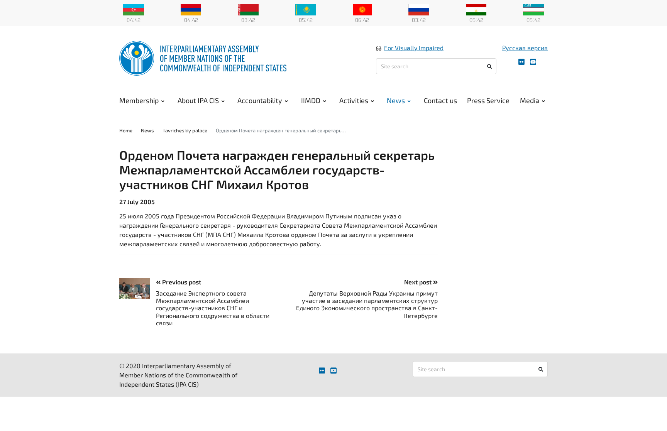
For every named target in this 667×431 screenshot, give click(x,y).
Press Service (488, 100)
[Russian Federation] (418, 8)
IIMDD (310, 100)
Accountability (259, 100)
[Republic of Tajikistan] (476, 8)
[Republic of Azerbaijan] (133, 8)
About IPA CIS (198, 100)
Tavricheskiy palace (185, 130)
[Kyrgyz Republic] (362, 8)
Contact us (440, 100)
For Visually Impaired (414, 47)
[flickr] (521, 62)
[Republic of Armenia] (191, 8)
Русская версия (525, 47)
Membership (139, 100)
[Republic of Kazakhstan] (305, 8)
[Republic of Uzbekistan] (533, 8)
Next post (418, 282)
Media (529, 100)
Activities (353, 100)
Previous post (181, 282)
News (396, 100)
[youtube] (533, 62)
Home (125, 130)
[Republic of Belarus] (248, 8)
